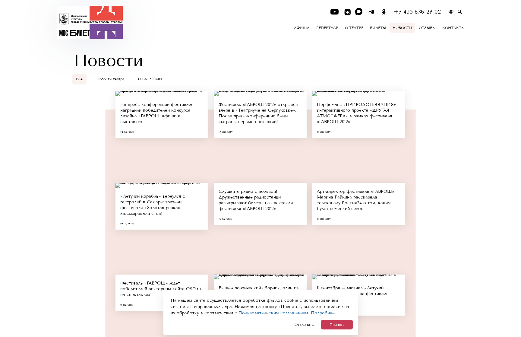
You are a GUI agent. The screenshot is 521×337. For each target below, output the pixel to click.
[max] (359, 12)
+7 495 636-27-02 (417, 12)
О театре (354, 28)
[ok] (384, 12)
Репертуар (327, 28)
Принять (337, 325)
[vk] (347, 12)
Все (79, 79)
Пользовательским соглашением (273, 313)
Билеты (378, 28)
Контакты (453, 28)
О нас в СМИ (150, 79)
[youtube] (334, 12)
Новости (402, 28)
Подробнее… (324, 313)
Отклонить (304, 325)
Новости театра (110, 79)
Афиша (302, 28)
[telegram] (372, 12)
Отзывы (427, 28)
